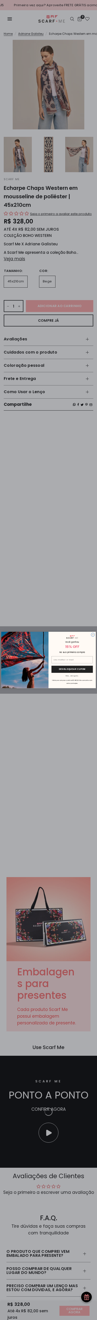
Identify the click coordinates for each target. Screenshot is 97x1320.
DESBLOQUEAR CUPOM (72, 669)
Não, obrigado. (72, 676)
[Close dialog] (93, 634)
